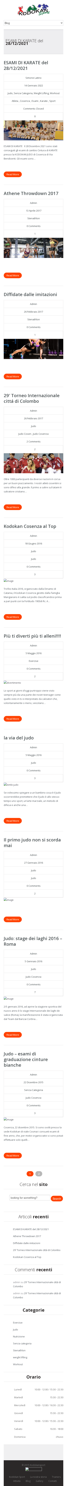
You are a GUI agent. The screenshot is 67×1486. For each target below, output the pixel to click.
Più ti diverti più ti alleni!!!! (32, 636)
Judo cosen (24, 433)
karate (44, 101)
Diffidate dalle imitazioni (30, 294)
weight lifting (41, 93)
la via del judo (19, 738)
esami (35, 101)
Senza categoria (23, 93)
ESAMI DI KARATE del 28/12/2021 (26, 65)
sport (52, 101)
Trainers (56, 1476)
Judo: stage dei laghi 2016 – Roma (33, 941)
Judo (10, 93)
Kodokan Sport (17, 1476)
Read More (13, 174)
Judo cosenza (41, 433)
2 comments (34, 441)
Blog (28, 1481)
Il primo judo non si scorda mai (32, 842)
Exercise (33, 661)
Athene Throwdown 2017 (31, 193)
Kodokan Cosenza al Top (30, 526)
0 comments (34, 226)
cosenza (25, 101)
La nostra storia (38, 1476)
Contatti (52, 1481)
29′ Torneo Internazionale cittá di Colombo (32, 398)
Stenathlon (33, 218)
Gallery (39, 1481)
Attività (16, 1481)
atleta (15, 101)
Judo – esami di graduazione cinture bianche (26, 1059)
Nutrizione (19, 1336)
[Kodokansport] (33, 9)
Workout (55, 93)
